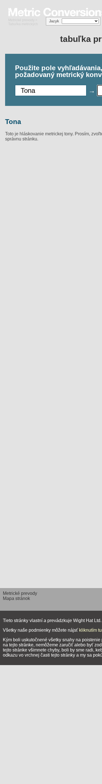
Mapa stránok (16, 598)
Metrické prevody (21, 20)
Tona (13, 121)
